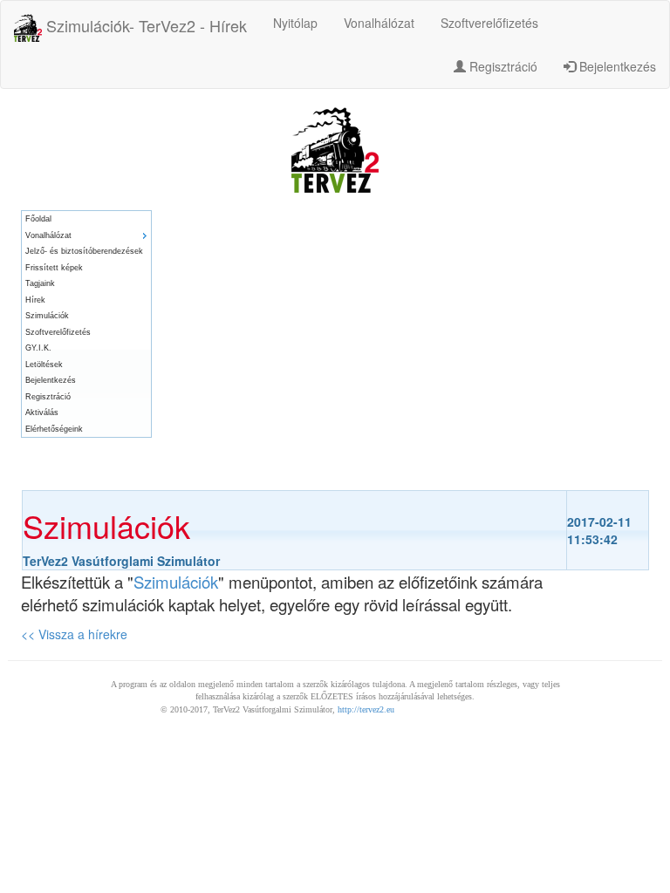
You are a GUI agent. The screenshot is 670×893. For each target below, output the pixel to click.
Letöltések (44, 364)
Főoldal (38, 219)
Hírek (35, 300)
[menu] (86, 324)
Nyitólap (295, 22)
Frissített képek (54, 267)
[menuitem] (86, 219)
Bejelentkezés (616, 66)
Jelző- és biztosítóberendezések (84, 251)
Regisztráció (501, 66)
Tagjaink (40, 283)
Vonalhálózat (379, 22)
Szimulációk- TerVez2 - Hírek (144, 25)
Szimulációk (47, 315)
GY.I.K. (38, 348)
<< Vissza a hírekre (74, 634)
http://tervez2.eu (366, 709)
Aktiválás (41, 412)
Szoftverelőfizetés (489, 22)
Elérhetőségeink (54, 429)
